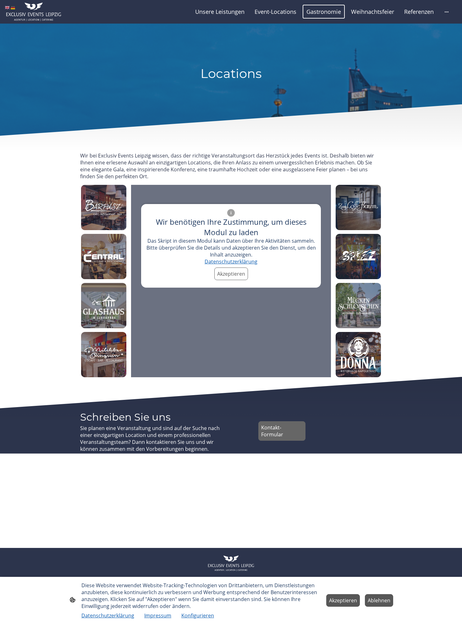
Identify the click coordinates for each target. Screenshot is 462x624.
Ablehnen (379, 600)
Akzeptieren (231, 273)
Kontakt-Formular (272, 431)
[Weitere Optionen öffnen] (446, 11)
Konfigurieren (197, 615)
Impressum (157, 615)
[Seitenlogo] (33, 12)
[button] (7, 7)
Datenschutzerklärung (231, 261)
